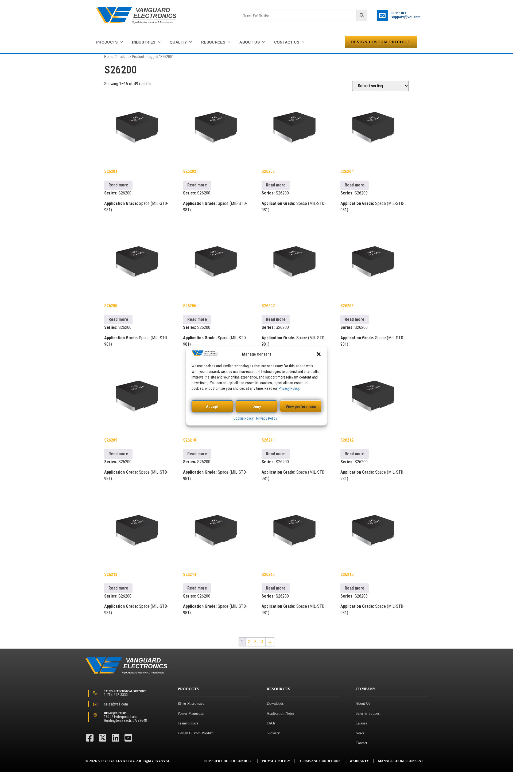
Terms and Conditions (319, 761)
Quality (178, 42)
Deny (256, 406)
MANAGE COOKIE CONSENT (400, 761)
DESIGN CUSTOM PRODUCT (381, 42)
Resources (213, 42)
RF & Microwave (191, 703)
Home (109, 56)
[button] (318, 354)
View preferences (301, 406)
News (360, 733)
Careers (361, 723)
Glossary (273, 733)
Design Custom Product (195, 733)
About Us (249, 42)
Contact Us (287, 42)
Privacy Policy (289, 388)
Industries (144, 42)
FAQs (271, 723)
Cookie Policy (244, 418)
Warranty (359, 761)
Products (107, 42)
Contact (361, 743)
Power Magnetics (191, 713)
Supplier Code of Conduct (228, 761)
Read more (118, 185)
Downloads (275, 703)
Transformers (188, 723)
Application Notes (280, 713)
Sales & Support (368, 713)
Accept (212, 406)
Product (122, 56)
